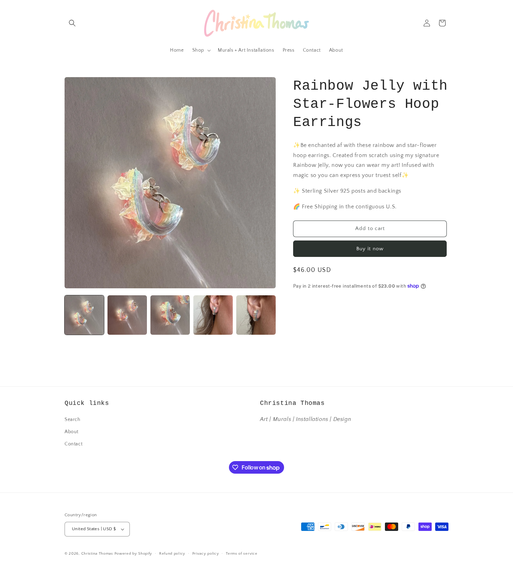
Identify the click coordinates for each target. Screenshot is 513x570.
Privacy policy (205, 554)
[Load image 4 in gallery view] (213, 315)
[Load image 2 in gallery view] (127, 315)
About (72, 432)
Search (73, 419)
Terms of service (241, 554)
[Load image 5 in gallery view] (256, 315)
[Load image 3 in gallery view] (170, 315)
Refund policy (172, 554)
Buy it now (370, 248)
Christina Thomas (97, 554)
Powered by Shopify (133, 554)
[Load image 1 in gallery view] (84, 315)
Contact (73, 444)
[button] (72, 23)
